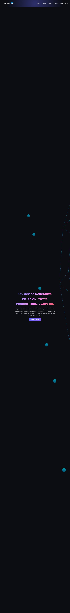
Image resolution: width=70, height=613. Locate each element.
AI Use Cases (55, 3)
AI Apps (49, 3)
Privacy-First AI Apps (35, 319)
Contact (66, 3)
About (61, 3)
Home (38, 3)
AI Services (44, 3)
